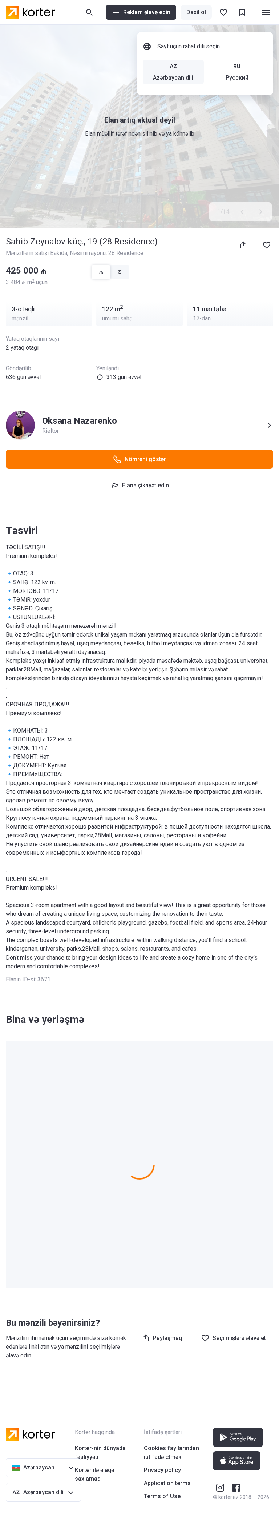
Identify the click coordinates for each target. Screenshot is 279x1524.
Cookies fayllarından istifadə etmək (171, 1452)
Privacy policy (162, 1470)
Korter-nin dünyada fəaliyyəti (100, 1452)
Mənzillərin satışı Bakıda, (38, 253)
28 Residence (125, 253)
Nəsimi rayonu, (89, 253)
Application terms (167, 1483)
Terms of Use (162, 1496)
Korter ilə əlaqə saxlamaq (94, 1474)
